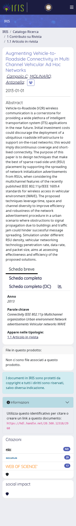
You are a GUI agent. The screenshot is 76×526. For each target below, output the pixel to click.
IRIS (5, 31)
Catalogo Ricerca (26, 31)
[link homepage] (14, 7)
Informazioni (19, 402)
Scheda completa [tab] (25, 278)
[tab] (60, 286)
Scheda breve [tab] (21, 269)
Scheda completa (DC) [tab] (30, 286)
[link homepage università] (48, 7)
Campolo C (16, 76)
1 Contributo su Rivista (24, 36)
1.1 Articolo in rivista (22, 41)
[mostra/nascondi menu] (72, 7)
